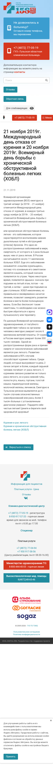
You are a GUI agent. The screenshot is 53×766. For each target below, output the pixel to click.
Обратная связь (15, 98)
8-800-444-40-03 (17, 566)
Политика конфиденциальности (26, 634)
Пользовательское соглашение (26, 632)
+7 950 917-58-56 (26, 551)
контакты (19, 72)
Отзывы (10, 89)
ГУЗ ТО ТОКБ (32, 626)
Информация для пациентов (26, 484)
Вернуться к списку (20, 447)
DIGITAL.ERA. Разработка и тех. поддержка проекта (28, 641)
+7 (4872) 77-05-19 (24, 117)
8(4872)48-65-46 (26, 579)
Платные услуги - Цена (26, 489)
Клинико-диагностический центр (27, 506)
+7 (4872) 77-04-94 (27, 548)
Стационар (27, 530)
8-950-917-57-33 (17, 516)
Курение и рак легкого (16, 422)
